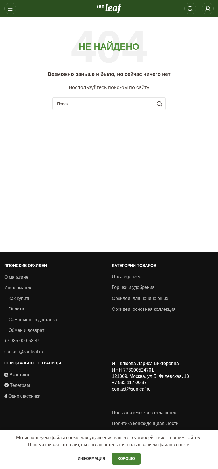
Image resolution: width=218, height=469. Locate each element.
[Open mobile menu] (10, 8)
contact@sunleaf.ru (23, 351)
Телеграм (20, 385)
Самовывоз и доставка (33, 319)
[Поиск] (190, 8)
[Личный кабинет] (208, 8)
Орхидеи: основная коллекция (144, 309)
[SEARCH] (159, 103)
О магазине (16, 277)
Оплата (16, 309)
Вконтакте (20, 374)
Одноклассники (24, 396)
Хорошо (126, 459)
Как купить (19, 298)
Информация (18, 287)
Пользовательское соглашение (144, 412)
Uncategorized (126, 276)
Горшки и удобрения (133, 287)
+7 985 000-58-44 (22, 340)
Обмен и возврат (26, 330)
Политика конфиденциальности (145, 423)
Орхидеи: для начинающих (140, 298)
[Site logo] (109, 8)
